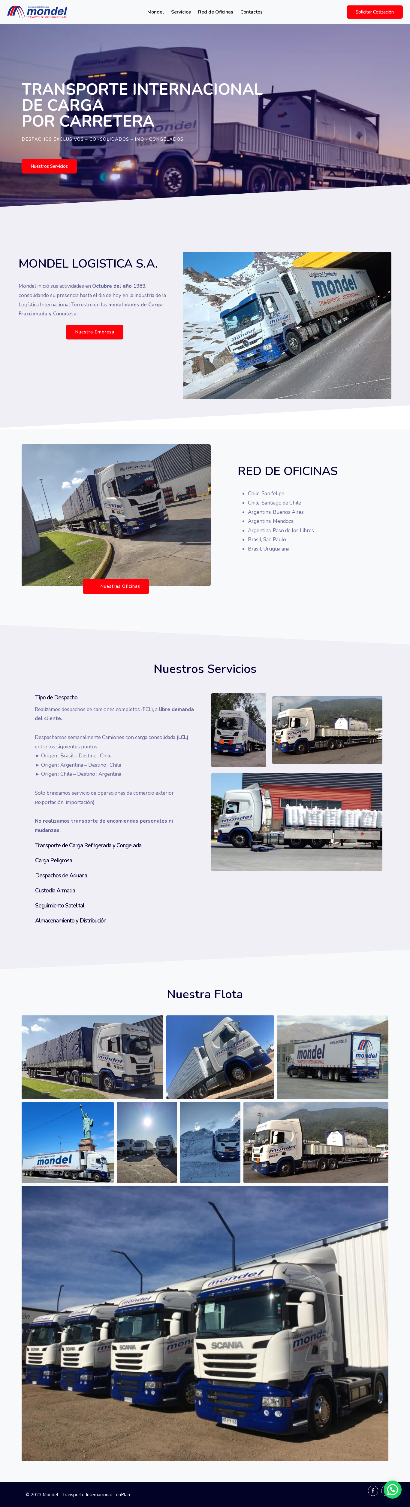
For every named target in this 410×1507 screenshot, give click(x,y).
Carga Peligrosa (53, 860)
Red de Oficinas (215, 12)
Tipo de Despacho (56, 697)
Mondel (155, 12)
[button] (49, 166)
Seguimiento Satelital (59, 906)
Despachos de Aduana (61, 875)
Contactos (251, 12)
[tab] (110, 697)
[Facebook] (373, 1491)
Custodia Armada (55, 891)
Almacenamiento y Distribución (70, 921)
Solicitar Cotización (375, 12)
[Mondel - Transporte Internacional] (37, 12)
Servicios (181, 12)
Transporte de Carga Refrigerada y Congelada (88, 845)
